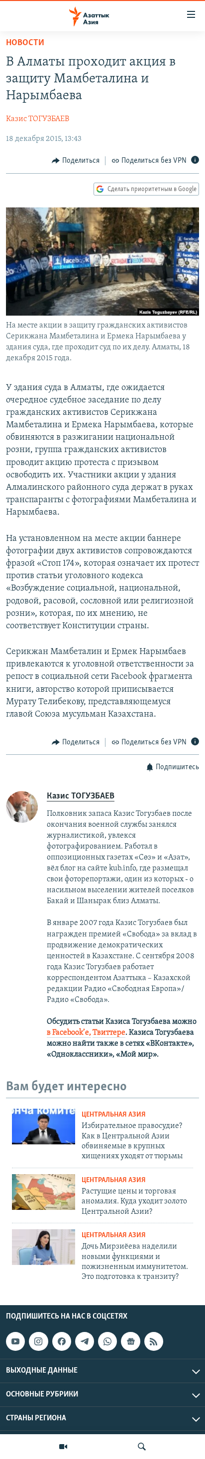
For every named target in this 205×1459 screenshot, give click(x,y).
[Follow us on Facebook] (61, 1341)
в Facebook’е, (69, 1033)
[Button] (76, 160)
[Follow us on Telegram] (84, 1341)
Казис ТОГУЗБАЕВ (37, 119)
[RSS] (153, 1341)
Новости (25, 43)
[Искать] (142, 1446)
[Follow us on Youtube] (15, 1341)
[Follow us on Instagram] (38, 1341)
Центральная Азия (114, 1115)
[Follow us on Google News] (130, 1341)
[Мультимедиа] (63, 1446)
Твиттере (109, 1033)
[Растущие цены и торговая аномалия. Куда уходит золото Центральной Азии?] (43, 1192)
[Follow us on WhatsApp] (107, 1341)
